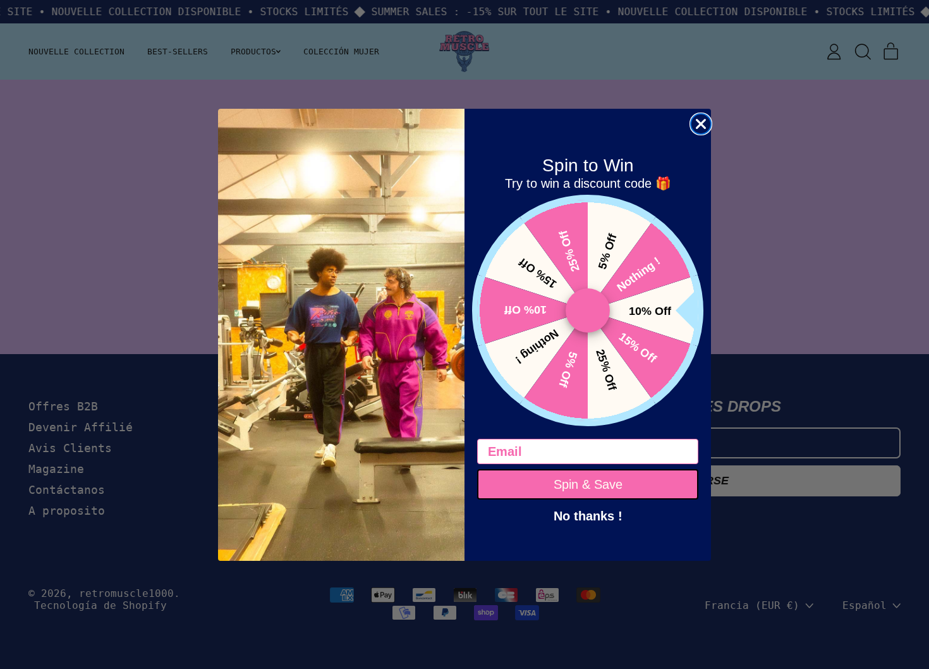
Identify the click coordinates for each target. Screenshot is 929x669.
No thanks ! (588, 515)
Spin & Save (588, 484)
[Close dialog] (701, 124)
